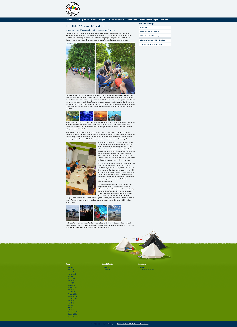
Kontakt (164, 20)
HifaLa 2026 (143, 27)
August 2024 (72, 281)
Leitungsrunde (82, 20)
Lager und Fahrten (106, 30)
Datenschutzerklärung (147, 269)
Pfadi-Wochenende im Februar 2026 (151, 44)
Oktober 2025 (72, 272)
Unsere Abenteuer (116, 20)
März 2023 (71, 292)
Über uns (69, 20)
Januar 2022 (72, 309)
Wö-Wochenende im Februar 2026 (150, 31)
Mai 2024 (71, 283)
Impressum (143, 267)
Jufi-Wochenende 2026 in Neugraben (151, 36)
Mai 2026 (71, 267)
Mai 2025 (71, 276)
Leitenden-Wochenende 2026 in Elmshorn (152, 40)
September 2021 (73, 316)
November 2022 (73, 296)
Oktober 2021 (72, 314)
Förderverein (132, 20)
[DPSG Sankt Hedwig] (82, 9)
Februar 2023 (72, 294)
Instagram (107, 267)
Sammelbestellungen (149, 20)
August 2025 (72, 274)
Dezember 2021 (73, 312)
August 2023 (72, 289)
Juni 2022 (71, 303)
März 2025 (71, 278)
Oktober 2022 (72, 298)
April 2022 (71, 307)
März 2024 (71, 285)
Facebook (107, 269)
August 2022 (72, 301)
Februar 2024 (72, 287)
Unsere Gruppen (98, 20)
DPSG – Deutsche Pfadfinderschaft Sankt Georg (132, 324)
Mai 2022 (71, 305)
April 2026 (71, 269)
